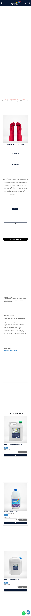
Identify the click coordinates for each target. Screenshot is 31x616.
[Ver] (15, 455)
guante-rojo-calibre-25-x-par (12, 350)
